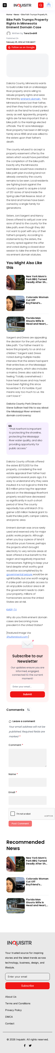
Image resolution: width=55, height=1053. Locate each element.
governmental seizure (19, 574)
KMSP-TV (11, 609)
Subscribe (27, 985)
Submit (27, 694)
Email (13, 792)
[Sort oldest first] (28, 709)
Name (13, 774)
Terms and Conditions (17, 1003)
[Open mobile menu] (5, 5)
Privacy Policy (13, 1010)
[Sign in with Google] (48, 5)
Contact (9, 1023)
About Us (10, 996)
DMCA (9, 1016)
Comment (16, 745)
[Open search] (41, 5)
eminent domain (31, 99)
